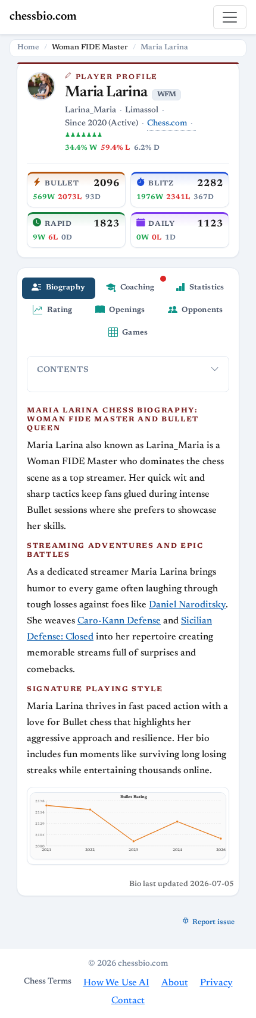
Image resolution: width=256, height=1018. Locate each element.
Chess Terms (47, 982)
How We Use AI (116, 983)
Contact (128, 1001)
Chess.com (167, 123)
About (174, 983)
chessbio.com (43, 17)
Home (28, 47)
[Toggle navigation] (229, 17)
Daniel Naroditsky (187, 605)
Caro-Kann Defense (119, 621)
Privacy (216, 983)
